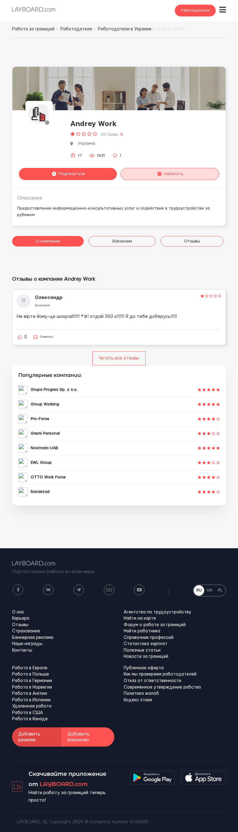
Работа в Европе (29, 668)
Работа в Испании (31, 700)
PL (220, 590)
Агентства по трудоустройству (157, 612)
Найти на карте (140, 618)
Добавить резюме (29, 737)
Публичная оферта (144, 668)
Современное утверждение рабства (162, 687)
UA (209, 590)
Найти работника (142, 631)
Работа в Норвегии (32, 687)
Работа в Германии (32, 681)
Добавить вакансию (79, 737)
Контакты (22, 650)
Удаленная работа (31, 706)
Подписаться (72, 174)
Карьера (20, 618)
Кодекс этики (138, 700)
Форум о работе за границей (155, 625)
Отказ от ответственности (152, 681)
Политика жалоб (141, 693)
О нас (18, 612)
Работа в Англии (29, 693)
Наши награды (27, 644)
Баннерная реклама (32, 637)
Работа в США (27, 713)
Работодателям (195, 10)
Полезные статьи (142, 650)
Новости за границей (146, 656)
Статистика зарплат (145, 644)
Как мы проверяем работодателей (160, 674)
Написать (173, 174)
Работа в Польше (30, 674)
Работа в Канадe (30, 719)
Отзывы (192, 241)
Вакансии (122, 241)
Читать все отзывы (119, 358)
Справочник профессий (149, 637)
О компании (48, 241)
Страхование (26, 631)
